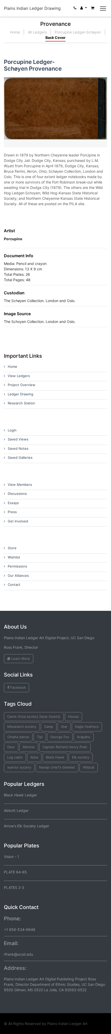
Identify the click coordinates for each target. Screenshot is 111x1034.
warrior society (19, 767)
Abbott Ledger (16, 810)
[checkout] (92, 9)
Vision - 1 (11, 856)
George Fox (59, 737)
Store (12, 548)
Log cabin (15, 757)
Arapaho (83, 737)
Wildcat (88, 767)
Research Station (21, 403)
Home (15, 32)
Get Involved (18, 521)
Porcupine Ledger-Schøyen (78, 32)
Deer (11, 747)
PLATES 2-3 (14, 887)
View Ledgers (19, 376)
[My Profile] (83, 9)
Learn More (20, 658)
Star (64, 726)
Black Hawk (55, 757)
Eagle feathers (87, 726)
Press (12, 512)
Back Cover (55, 37)
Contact (14, 584)
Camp (48, 726)
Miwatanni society (21, 726)
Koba (34, 757)
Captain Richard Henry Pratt (65, 747)
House (73, 716)
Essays (13, 503)
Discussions (17, 493)
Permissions (17, 566)
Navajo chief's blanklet (57, 767)
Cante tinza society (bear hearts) (33, 716)
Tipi (40, 737)
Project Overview (21, 385)
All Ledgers (37, 32)
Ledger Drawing (20, 394)
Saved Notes (18, 448)
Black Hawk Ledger (20, 795)
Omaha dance (18, 737)
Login (12, 430)
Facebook (17, 687)
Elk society (80, 757)
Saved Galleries (20, 457)
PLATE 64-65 (15, 872)
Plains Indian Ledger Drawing (32, 8)
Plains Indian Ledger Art (67, 1023)
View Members (20, 484)
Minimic (29, 747)
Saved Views (18, 439)
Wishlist (14, 557)
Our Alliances (18, 575)
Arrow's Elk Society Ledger (26, 826)
